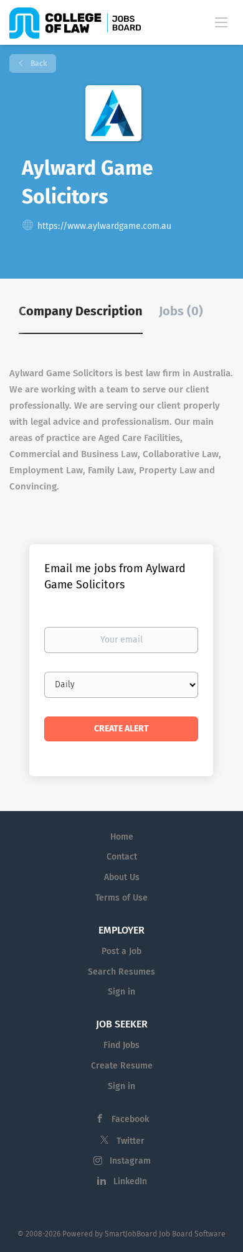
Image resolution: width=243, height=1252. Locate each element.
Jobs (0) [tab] (181, 311)
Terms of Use (121, 898)
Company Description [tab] (81, 311)
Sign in (121, 991)
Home (121, 837)
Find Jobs (121, 1045)
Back (38, 63)
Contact (122, 856)
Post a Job (121, 951)
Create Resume (122, 1065)
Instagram (130, 1161)
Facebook (130, 1119)
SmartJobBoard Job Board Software (165, 1234)
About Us (122, 877)
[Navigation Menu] (221, 21)
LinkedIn (130, 1181)
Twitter (131, 1141)
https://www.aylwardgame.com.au (104, 226)
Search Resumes (121, 972)
